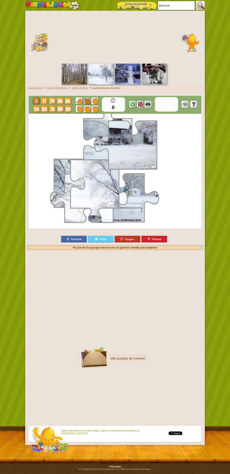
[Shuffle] (132, 104)
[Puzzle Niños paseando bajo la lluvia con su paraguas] (154, 84)
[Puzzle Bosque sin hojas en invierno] (74, 84)
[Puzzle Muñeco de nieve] (127, 84)
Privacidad (115, 466)
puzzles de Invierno (131, 358)
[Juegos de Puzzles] (52, 5)
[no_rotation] (140, 104)
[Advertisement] (115, 37)
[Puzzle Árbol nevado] (101, 84)
